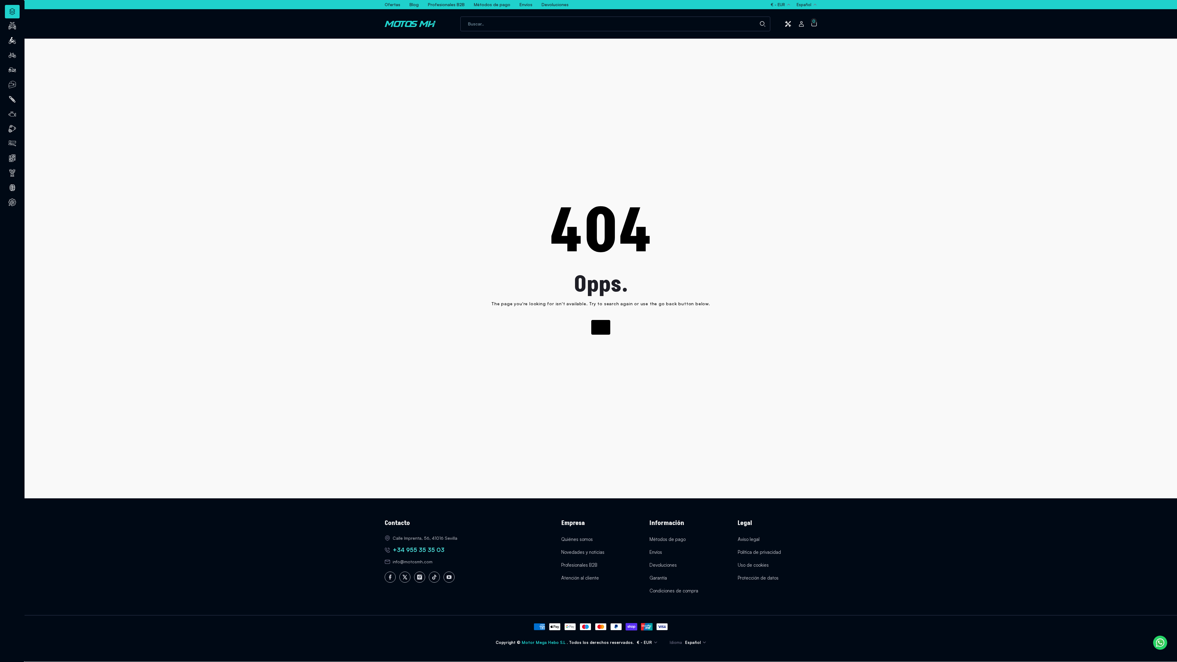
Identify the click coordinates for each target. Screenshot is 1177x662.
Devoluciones (663, 565)
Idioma (676, 642)
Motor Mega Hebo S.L (544, 642)
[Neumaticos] (12, 187)
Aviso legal (749, 539)
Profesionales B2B (579, 565)
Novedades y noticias (582, 552)
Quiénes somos (577, 539)
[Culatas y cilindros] (12, 158)
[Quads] (12, 25)
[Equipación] (12, 84)
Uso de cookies (753, 565)
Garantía (658, 578)
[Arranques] (12, 173)
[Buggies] (12, 70)
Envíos (655, 552)
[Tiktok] (434, 577)
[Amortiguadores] (12, 99)
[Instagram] (419, 577)
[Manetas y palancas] (12, 143)
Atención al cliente (580, 578)
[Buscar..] (762, 24)
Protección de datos (758, 578)
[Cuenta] (801, 24)
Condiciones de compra (673, 591)
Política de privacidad (759, 552)
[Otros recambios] (12, 202)
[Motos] (12, 40)
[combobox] (615, 24)
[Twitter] (404, 577)
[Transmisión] (12, 128)
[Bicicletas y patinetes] (12, 55)
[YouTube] (449, 577)
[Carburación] (12, 114)
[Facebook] (390, 577)
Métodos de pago (667, 539)
